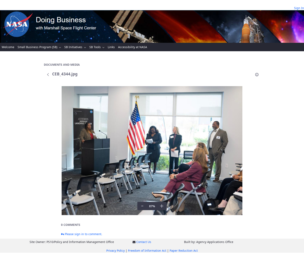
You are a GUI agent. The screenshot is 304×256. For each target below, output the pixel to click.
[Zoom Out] (142, 206)
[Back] (48, 74)
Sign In (299, 8)
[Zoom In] (162, 206)
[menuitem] (8, 47)
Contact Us (143, 242)
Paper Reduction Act (184, 250)
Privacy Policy (115, 250)
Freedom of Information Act (147, 250)
